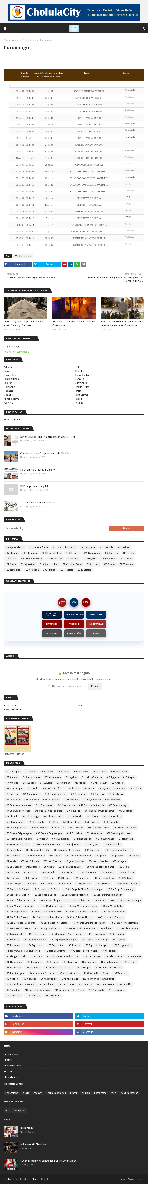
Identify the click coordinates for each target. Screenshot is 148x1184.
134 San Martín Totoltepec (51, 906)
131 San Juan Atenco (103, 900)
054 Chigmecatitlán (112, 816)
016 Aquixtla (46, 783)
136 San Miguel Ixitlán (112, 906)
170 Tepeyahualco (122, 945)
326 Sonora (109, 564)
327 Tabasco (126, 564)
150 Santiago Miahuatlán (47, 928)
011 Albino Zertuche (92, 777)
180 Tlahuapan (134, 956)
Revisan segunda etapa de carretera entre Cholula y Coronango (23, 323)
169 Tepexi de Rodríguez (96, 945)
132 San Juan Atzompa (129, 900)
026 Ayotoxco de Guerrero (111, 788)
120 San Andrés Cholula (17, 889)
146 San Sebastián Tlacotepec (54, 923)
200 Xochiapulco (49, 979)
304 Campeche (87, 547)
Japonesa (8, 390)
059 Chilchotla (92, 822)
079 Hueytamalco (112, 844)
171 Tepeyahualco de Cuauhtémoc (22, 951)
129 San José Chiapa (49, 900)
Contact (140, 1179)
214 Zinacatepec (116, 990)
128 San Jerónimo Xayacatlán (20, 900)
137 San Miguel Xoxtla (16, 911)
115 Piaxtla (30, 883)
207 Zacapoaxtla (105, 984)
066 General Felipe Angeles (18, 833)
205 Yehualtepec (66, 984)
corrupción (19, 1110)
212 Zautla (78, 990)
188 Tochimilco (13, 967)
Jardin (78, 390)
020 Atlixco (117, 783)
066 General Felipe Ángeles (49, 833)
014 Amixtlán (11, 783)
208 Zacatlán (124, 984)
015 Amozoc (29, 783)
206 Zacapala (85, 984)
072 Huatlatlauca (82, 839)
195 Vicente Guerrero (68, 973)
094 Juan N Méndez (74, 861)
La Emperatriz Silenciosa (33, 1144)
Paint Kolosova (11, 398)
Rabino (78, 398)
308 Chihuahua (30, 553)
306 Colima (123, 547)
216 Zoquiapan (33, 995)
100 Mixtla (123, 867)
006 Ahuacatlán (119, 771)
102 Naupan (30, 872)
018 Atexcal (80, 783)
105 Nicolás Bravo (87, 872)
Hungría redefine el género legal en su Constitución (48, 1160)
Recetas (79, 402)
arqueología (11, 1054)
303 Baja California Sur (64, 547)
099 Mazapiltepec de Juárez (100, 867)
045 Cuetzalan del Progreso (48, 811)
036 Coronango (30, 40)
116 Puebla (46, 883)
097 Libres (49, 867)
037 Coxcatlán (71, 799)
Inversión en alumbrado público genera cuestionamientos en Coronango (122, 323)
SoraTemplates (22, 1179)
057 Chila (53, 822)
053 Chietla (92, 816)
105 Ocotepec (107, 872)
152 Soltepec (105, 928)
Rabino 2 (8, 402)
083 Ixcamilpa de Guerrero (118, 850)
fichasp (73, 1093)
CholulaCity (62, 602)
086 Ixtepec (55, 855)
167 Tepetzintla (55, 945)
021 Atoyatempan (14, 788)
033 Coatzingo (116, 794)
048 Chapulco (125, 811)
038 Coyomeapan (92, 799)
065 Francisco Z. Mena (125, 827)
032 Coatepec (97, 794)
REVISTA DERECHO (13, 419)
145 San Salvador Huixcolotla (20, 923)
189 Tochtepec (32, 967)
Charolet (79, 371)
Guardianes (81, 383)
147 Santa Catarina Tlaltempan (89, 923)
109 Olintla (48, 878)
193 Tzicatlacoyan (14, 973)
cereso (9, 1071)
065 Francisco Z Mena (98, 827)
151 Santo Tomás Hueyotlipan (79, 928)
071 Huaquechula (60, 839)
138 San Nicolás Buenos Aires (46, 911)
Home (122, 1179)
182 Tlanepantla (34, 962)
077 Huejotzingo (72, 844)
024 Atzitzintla (72, 788)
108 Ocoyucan (31, 878)
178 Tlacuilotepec (92, 956)
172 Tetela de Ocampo (55, 951)
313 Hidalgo (129, 553)
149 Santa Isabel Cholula (17, 928)
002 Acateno (47, 771)
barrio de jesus (13, 1065)
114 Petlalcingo (13, 883)
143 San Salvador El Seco (79, 917)
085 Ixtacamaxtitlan (35, 855)
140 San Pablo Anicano (113, 911)
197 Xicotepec (120, 973)
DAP (7, 1110)
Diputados (52, 624)
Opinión (96, 633)
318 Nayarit (89, 558)
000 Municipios (13, 771)
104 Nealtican (66, 872)
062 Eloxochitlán (39, 827)
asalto (26, 1093)
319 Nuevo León (108, 558)
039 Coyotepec (112, 799)
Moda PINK (9, 394)
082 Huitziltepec (93, 850)
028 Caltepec (11, 794)
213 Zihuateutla (96, 990)
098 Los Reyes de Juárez (70, 867)
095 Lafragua (119, 861)
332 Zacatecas (85, 570)
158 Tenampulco (97, 934)
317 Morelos (73, 558)
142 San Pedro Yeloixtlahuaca (47, 917)
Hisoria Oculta (82, 387)
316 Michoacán (54, 558)
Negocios (51, 633)
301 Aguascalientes (15, 547)
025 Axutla (88, 788)
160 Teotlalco (12, 939)
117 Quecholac (83, 883)
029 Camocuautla (32, 794)
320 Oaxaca (126, 558)
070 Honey (42, 839)
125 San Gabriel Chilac (44, 895)
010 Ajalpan (72, 777)
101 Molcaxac (12, 872)
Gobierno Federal (51, 615)
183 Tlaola (52, 962)
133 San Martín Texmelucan (19, 906)
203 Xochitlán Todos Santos (19, 984)
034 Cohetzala (12, 799)
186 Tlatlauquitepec (111, 962)
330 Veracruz (49, 570)
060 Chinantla (111, 822)
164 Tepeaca (119, 939)
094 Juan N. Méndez (98, 861)
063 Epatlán (58, 827)
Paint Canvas (81, 394)
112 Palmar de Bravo (104, 878)
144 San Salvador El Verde (110, 917)
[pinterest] (109, 1024)
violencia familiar (129, 1093)
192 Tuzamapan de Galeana (108, 967)
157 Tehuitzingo (76, 934)
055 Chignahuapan (14, 822)
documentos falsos (56, 1093)
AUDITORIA (10, 705)
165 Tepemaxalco (14, 945)
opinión (86, 1093)
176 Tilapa (37, 956)
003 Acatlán (64, 771)
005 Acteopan (100, 771)
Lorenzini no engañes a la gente (37, 469)
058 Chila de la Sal (71, 822)
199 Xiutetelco (29, 979)
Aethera (8, 367)
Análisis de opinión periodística (37, 502)
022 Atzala (33, 788)
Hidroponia (9, 387)
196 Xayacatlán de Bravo (96, 973)
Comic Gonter (82, 375)
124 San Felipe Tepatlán (17, 895)
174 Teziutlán (110, 951)
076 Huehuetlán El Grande (47, 844)
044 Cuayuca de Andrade (17, 811)
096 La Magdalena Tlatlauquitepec (22, 867)
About (131, 1179)
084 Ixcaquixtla (13, 855)
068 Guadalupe (94, 833)
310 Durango (72, 553)
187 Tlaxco (130, 962)
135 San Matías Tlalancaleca (82, 906)
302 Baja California (38, 547)
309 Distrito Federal (52, 553)
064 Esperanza (75, 827)
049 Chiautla (11, 816)
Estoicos (8, 383)
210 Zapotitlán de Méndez (37, 990)
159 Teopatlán (117, 934)
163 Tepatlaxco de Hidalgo (95, 939)
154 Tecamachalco (14, 934)
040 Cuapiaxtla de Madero (18, 805)
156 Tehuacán (57, 934)
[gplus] (38, 1024)
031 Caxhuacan (78, 794)
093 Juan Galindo (52, 861)
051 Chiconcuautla (52, 816)
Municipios (96, 615)
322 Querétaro (28, 564)
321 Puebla (10, 564)
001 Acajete (30, 771)
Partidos (74, 624)
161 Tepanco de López (35, 939)
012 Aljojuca (112, 777)
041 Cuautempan (44, 805)
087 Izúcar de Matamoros (78, 855)
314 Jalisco (10, 558)
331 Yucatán (67, 570)
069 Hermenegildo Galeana (18, 839)
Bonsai (7, 371)
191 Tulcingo (83, 967)
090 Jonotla (133, 855)
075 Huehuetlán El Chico (17, 844)
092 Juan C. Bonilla (30, 861)
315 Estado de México (31, 558)
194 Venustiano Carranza (41, 973)
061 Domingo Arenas (16, 827)
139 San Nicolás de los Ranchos (82, 911)
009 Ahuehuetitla (53, 777)
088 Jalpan (101, 855)
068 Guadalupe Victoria (118, 833)
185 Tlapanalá (89, 962)
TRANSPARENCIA (12, 709)
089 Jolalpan (117, 855)
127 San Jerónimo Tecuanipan (107, 895)
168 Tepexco (73, 945)
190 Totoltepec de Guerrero (58, 967)
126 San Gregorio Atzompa (74, 895)
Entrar (95, 686)
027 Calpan (135, 788)
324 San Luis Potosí (72, 564)
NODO (85, 602)
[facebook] (38, 1016)
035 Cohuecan (31, 799)
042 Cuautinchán (66, 805)
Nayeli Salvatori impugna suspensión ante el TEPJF (48, 436)
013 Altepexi (129, 777)
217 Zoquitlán (53, 995)
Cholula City (10, 375)
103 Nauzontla (47, 872)
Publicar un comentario (16, 351)
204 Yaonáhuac (46, 984)
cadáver (38, 1093)
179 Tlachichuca (113, 956)
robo (113, 1093)
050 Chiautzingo (31, 816)
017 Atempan (63, 783)
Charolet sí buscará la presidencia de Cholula (44, 453)
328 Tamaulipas (13, 570)
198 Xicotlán (11, 979)
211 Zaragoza (62, 990)
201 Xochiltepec (70, 979)
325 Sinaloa (93, 564)
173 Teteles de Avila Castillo (85, 951)
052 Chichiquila (74, 816)
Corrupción (74, 633)
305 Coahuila (106, 547)
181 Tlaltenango (13, 962)
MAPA (74, 602)
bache (8, 1060)
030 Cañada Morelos (55, 794)
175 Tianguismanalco (16, 956)
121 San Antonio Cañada (46, 889)
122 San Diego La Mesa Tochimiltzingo (82, 889)
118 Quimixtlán (103, 883)
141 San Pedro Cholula (16, 917)
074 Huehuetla (126, 839)
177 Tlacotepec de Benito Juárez (63, 956)
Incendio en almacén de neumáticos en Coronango (73, 323)
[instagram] (38, 1032)
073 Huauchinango (104, 839)
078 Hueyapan (92, 844)
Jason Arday (26, 1127)
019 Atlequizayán (98, 783)
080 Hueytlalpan (13, 850)
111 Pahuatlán (82, 878)
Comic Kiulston (11, 379)
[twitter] (109, 1016)
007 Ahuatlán (12, 777)
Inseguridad (96, 624)
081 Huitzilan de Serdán (37, 850)
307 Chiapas (11, 553)
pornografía (100, 1093)
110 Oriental (64, 878)
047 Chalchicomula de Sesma (99, 811)
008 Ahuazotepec (31, 777)
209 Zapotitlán (12, 990)
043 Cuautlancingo (117, 805)
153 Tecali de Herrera (127, 928)
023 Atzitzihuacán (51, 788)
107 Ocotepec (12, 878)
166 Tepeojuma (35, 945)
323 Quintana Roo (49, 564)
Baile (77, 367)
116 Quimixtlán (63, 883)
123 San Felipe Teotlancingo (120, 889)
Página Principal (12, 40)
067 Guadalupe (74, 833)
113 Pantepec (125, 878)
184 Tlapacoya (69, 962)
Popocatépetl (12, 1093)
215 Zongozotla (13, 995)
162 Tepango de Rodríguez (64, 939)
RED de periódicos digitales (35, 486)
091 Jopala (10, 861)
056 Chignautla (36, 822)
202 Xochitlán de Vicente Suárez (98, 979)
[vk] (109, 1032)
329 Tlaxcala (32, 570)
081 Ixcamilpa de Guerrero (67, 850)
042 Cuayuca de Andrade (91, 805)
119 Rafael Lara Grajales (127, 883)
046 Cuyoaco (73, 811)
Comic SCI (80, 379)
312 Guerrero (111, 553)
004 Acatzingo (81, 771)
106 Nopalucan (126, 872)
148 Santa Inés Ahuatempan (124, 923)
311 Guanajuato (92, 553)
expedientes (11, 1077)
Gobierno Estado (74, 615)
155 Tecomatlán (37, 934)
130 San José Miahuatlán (76, 900)
